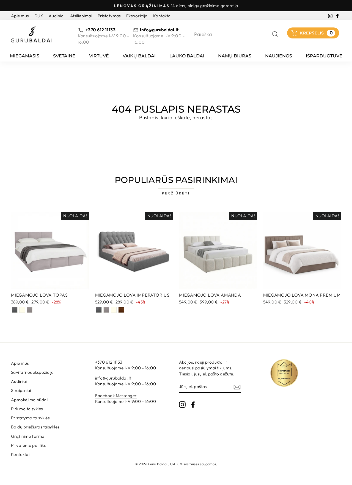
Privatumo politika (28, 445)
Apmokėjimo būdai (29, 399)
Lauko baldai (186, 55)
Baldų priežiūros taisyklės (35, 427)
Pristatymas (109, 15)
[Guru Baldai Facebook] (193, 404)
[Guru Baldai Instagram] (182, 404)
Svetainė (64, 55)
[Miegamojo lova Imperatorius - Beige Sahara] (113, 310)
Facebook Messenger (116, 395)
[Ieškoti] (275, 34)
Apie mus (20, 15)
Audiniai (57, 15)
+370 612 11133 (100, 29)
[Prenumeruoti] (237, 387)
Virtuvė (99, 55)
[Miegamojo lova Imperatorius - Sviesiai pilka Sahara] (106, 310)
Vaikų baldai (139, 55)
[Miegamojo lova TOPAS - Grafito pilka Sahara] (14, 310)
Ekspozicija (137, 15)
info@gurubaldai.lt (159, 29)
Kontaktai (162, 15)
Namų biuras (234, 55)
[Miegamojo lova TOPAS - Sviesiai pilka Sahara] (29, 310)
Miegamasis (24, 55)
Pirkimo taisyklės (27, 408)
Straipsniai (21, 390)
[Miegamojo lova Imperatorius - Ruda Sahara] (121, 310)
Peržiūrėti (176, 193)
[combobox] (231, 34)
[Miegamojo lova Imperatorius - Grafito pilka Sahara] (98, 310)
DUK (38, 15)
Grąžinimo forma (28, 436)
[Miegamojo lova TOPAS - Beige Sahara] (22, 310)
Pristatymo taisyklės (30, 417)
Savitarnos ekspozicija (32, 372)
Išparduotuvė (324, 55)
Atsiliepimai (81, 15)
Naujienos (278, 55)
